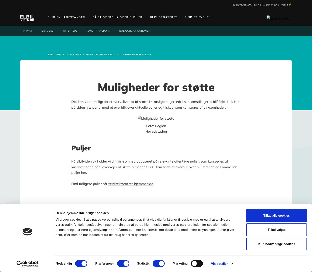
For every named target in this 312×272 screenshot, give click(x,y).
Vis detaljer (219, 263)
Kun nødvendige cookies (276, 244)
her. (84, 172)
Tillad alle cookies (276, 215)
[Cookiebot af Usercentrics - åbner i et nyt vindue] (27, 264)
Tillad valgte (276, 229)
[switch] (123, 263)
